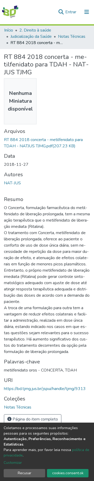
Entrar (71, 12)
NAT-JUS (12, 183)
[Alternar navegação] (86, 12)
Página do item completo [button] (34, 419)
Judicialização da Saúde (31, 36)
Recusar (24, 473)
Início (8, 30)
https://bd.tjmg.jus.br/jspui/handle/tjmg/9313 (45, 389)
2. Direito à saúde (35, 30)
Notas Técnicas (71, 36)
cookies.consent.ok (68, 473)
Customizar (13, 462)
